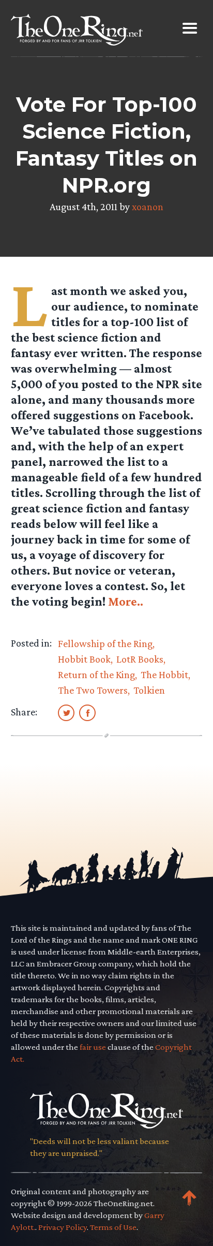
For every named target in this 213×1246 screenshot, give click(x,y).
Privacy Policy (62, 1227)
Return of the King (96, 674)
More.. (125, 601)
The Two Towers (93, 690)
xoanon (147, 206)
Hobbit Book (84, 659)
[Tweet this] (66, 712)
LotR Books (139, 659)
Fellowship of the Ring (105, 643)
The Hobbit (164, 674)
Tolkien (149, 690)
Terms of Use (113, 1227)
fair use (93, 1047)
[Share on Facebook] (87, 712)
